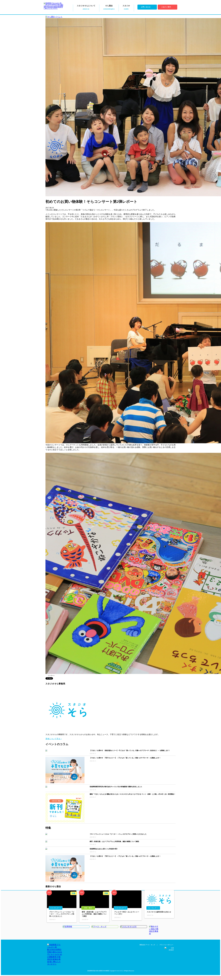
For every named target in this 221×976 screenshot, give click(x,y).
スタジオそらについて (86, 7)
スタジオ (126, 7)
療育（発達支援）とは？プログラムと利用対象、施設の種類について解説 (94, 914)
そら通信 (109, 7)
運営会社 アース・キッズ (147, 945)
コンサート (51, 675)
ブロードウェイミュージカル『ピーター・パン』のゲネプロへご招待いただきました (61, 914)
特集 (73, 893)
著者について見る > (53, 739)
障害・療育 (88, 908)
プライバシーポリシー (166, 945)
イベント (59, 17)
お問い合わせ (146, 7)
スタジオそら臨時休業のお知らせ (159, 912)
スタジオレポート (55, 908)
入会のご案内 (166, 7)
